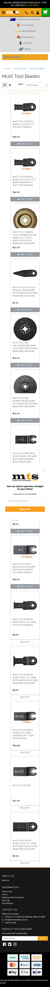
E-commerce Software (39, 980)
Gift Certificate (7, 903)
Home (6, 68)
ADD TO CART (26, 144)
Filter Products (12, 57)
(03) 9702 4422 (10, 923)
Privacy (4, 894)
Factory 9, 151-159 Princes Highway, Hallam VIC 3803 (25, 917)
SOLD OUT (25, 642)
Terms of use (7, 892)
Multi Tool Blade (22, 785)
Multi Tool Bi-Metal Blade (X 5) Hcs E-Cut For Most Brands (24, 124)
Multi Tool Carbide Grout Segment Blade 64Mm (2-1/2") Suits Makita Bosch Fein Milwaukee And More (24, 238)
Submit (42, 938)
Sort (20, 84)
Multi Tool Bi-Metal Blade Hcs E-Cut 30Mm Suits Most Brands (24, 622)
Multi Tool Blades (36, 68)
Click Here (32, 5)
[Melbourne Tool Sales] (12, 11)
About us (5, 880)
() (45, 12)
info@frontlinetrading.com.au (16, 920)
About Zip (6, 900)
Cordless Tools (19, 68)
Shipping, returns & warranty (13, 897)
